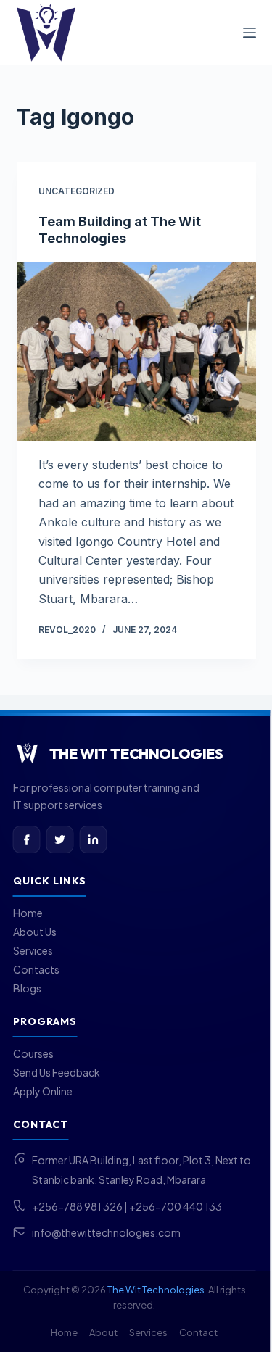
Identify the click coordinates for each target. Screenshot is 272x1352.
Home (28, 913)
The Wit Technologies (156, 1289)
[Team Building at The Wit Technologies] (136, 351)
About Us (35, 931)
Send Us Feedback (56, 1072)
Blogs (27, 988)
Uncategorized (76, 191)
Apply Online (43, 1091)
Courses (33, 1053)
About (103, 1332)
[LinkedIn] (93, 839)
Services (33, 950)
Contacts (36, 969)
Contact (198, 1332)
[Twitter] (60, 839)
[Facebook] (27, 839)
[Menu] (249, 32)
